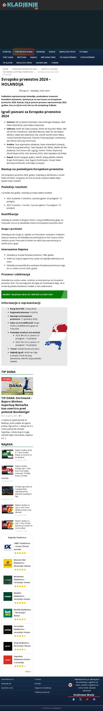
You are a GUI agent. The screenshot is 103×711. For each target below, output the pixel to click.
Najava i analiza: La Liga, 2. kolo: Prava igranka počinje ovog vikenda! (23, 508)
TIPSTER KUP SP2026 (23, 52)
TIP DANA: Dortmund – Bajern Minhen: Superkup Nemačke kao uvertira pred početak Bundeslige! (16, 405)
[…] (4, 438)
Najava (33, 57)
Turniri (54, 63)
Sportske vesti (7, 688)
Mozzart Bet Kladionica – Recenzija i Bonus (22, 563)
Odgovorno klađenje (43, 688)
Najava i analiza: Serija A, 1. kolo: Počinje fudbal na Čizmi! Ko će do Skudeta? (23, 453)
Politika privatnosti (42, 692)
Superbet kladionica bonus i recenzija (22, 659)
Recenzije (40, 52)
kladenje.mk (6, 683)
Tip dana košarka (68, 57)
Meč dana (21, 57)
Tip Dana (83, 52)
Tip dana (8, 372)
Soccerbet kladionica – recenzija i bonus (22, 629)
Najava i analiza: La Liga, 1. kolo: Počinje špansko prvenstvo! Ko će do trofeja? (23, 524)
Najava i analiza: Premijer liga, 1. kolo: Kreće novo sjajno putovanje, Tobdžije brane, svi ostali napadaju (16, 472)
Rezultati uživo (24, 63)
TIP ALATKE (7, 63)
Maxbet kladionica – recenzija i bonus (22, 596)
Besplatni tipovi (67, 52)
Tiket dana (8, 57)
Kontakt (38, 683)
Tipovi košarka (87, 57)
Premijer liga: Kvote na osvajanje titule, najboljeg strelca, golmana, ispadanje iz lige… (23, 491)
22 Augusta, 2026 (10, 416)
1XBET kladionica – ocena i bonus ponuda (22, 546)
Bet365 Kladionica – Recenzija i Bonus (22, 612)
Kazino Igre (41, 63)
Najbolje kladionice (17, 537)
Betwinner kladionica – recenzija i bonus (22, 579)
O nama (38, 679)
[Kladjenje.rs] (20, 8)
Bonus (52, 52)
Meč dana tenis (48, 57)
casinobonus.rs (7, 679)
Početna (7, 52)
